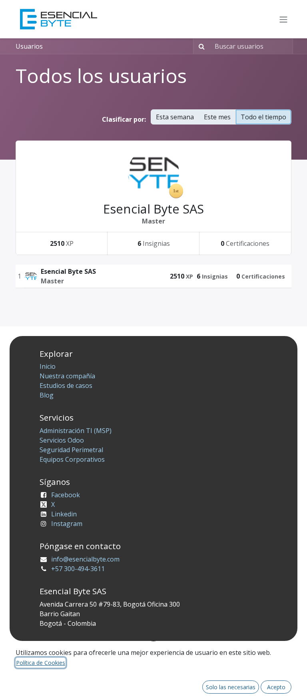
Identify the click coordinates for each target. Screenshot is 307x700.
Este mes (217, 117)
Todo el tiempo (263, 117)
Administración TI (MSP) (76, 430)
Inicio (48, 366)
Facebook (65, 494)
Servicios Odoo (62, 440)
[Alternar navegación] (283, 19)
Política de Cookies (40, 662)
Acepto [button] (276, 687)
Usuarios (29, 46)
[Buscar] (200, 46)
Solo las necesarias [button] (230, 687)
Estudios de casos (66, 385)
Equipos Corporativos (72, 459)
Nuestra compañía (67, 376)
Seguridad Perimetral (71, 449)
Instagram (66, 523)
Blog (47, 395)
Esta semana (175, 117)
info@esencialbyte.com (85, 559)
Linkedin (64, 514)
